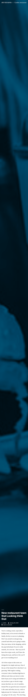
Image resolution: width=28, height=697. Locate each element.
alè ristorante (6, 2)
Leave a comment (7, 624)
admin (4, 623)
